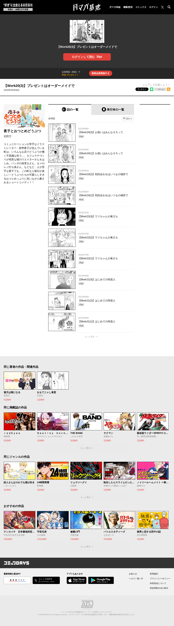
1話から (129, 118)
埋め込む (161, 89)
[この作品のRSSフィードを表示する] (168, 89)
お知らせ (133, 574)
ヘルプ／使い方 (136, 578)
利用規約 (154, 574)
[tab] (69, 109)
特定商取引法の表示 (159, 588)
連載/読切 (128, 7)
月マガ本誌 (114, 7)
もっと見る (90, 336)
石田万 (7, 136)
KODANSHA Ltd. (46, 614)
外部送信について (158, 583)
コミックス (140, 7)
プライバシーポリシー (160, 578)
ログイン (153, 7)
